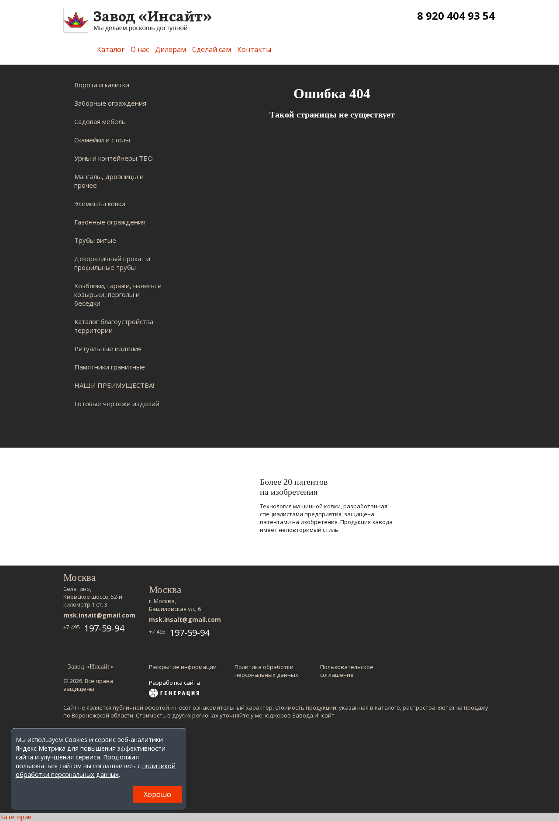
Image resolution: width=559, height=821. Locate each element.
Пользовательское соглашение (346, 671)
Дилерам (170, 49)
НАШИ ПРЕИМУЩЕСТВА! (114, 385)
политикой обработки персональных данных (96, 770)
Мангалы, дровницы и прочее (109, 181)
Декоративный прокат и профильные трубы (112, 263)
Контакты (254, 49)
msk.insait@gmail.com (99, 615)
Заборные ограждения (110, 103)
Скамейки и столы (102, 139)
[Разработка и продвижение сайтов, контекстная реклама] (174, 694)
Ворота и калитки (101, 84)
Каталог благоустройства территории (113, 326)
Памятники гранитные (109, 366)
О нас (140, 49)
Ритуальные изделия (107, 348)
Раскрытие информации (183, 667)
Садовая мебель (100, 121)
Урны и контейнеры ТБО (113, 158)
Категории (15, 817)
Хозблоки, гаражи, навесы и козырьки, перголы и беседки (118, 294)
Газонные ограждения (109, 221)
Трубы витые (95, 240)
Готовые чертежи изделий (116, 403)
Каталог (110, 49)
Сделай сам (211, 49)
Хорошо (157, 794)
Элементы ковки (99, 203)
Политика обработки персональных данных (266, 671)
